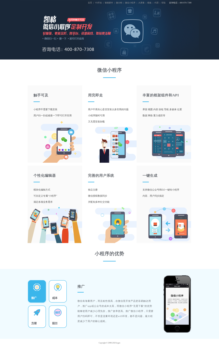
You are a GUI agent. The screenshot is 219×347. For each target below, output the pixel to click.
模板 (149, 3)
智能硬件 (109, 3)
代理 (156, 3)
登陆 (163, 3)
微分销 (119, 3)
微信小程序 (130, 3)
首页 (90, 3)
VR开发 (98, 3)
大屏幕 (141, 3)
